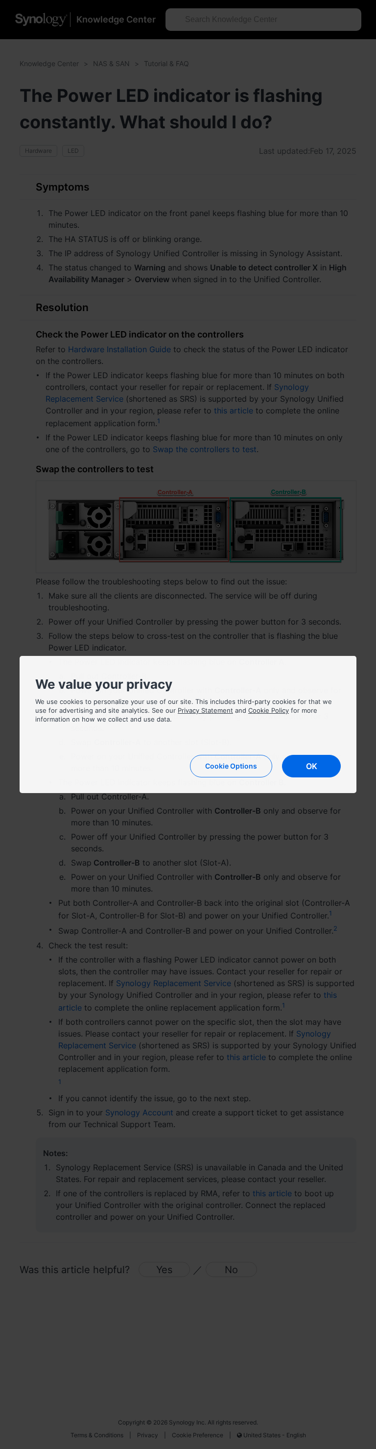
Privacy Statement (205, 710)
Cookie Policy (268, 710)
